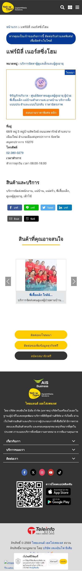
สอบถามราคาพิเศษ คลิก (41, 112)
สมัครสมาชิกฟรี (41, 356)
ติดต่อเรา (12, 458)
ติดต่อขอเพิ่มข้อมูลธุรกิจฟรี (41, 345)
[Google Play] (62, 501)
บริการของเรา (15, 449)
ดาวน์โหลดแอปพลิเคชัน (59, 484)
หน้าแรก (11, 27)
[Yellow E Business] (24, 472)
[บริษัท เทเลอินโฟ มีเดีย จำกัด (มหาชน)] (41, 530)
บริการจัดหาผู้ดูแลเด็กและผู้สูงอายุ (41, 63)
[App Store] (62, 491)
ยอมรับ (63, 561)
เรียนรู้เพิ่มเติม (34, 567)
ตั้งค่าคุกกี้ (53, 561)
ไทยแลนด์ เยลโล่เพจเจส (41, 403)
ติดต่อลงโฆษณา (41, 335)
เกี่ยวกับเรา (13, 441)
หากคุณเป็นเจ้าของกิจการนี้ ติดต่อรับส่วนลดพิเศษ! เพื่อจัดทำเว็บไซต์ (41, 38)
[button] (14, 207)
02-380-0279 (15, 152)
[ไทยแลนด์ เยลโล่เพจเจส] (33, 472)
